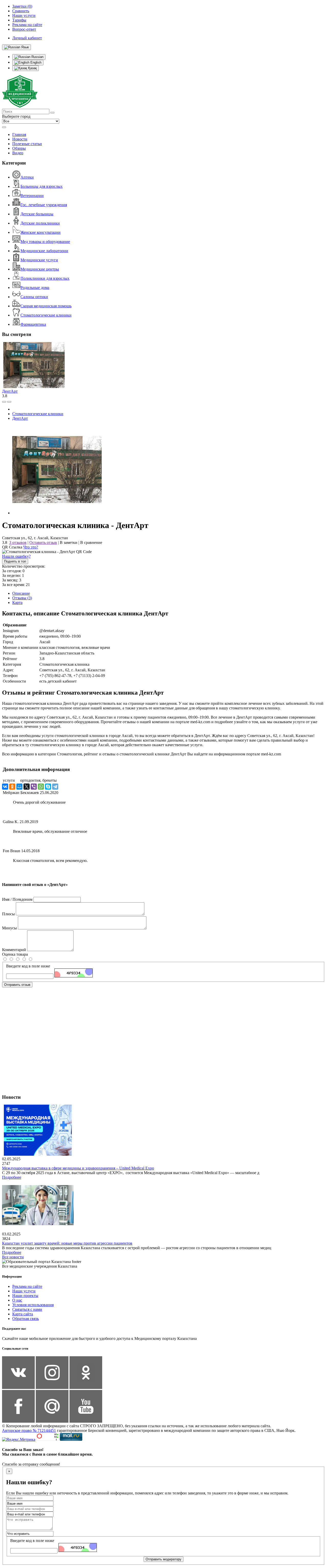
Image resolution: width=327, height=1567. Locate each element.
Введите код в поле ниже (28, 966)
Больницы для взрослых (41, 186)
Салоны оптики (34, 297)
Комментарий (14, 950)
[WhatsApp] (41, 786)
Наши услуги (24, 1291)
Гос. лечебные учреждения (43, 205)
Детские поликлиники (40, 223)
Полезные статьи (27, 144)
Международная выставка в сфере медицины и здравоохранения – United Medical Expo (78, 1168)
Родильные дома (34, 287)
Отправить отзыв (17, 985)
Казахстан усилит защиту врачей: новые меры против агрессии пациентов (67, 1243)
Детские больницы (36, 214)
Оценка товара (15, 954)
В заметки (68, 542)
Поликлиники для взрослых (44, 278)
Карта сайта (22, 1314)
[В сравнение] (4, 402)
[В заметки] (9, 402)
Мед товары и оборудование (45, 241)
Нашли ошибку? (16, 556)
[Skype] (48, 786)
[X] (27, 786)
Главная (19, 134)
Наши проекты (25, 1295)
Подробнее (11, 1177)
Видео (17, 153)
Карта (17, 602)
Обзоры (19, 148)
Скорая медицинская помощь (46, 306)
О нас (17, 1300)
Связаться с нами (27, 1309)
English (35, 62)
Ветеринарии (32, 195)
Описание (21, 593)
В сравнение (91, 542)
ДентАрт (10, 391)
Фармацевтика (33, 324)
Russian (36, 57)
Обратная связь (25, 1318)
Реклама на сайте (27, 1286)
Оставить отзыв (43, 542)
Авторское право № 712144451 (29, 1430)
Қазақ (32, 68)
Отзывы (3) (22, 598)
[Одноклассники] (12, 786)
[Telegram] (55, 786)
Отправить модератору (163, 1559)
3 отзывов (18, 542)
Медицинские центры (39, 269)
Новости (19, 139)
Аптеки (27, 177)
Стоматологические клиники (46, 315)
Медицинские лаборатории (44, 251)
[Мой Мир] (19, 786)
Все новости (13, 1257)
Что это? (30, 547)
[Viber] (34, 786)
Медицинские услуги (39, 260)
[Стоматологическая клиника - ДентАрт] (57, 513)
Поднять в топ (15, 561)
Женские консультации (40, 232)
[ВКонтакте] (5, 786)
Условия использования (33, 1305)
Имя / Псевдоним (17, 899)
